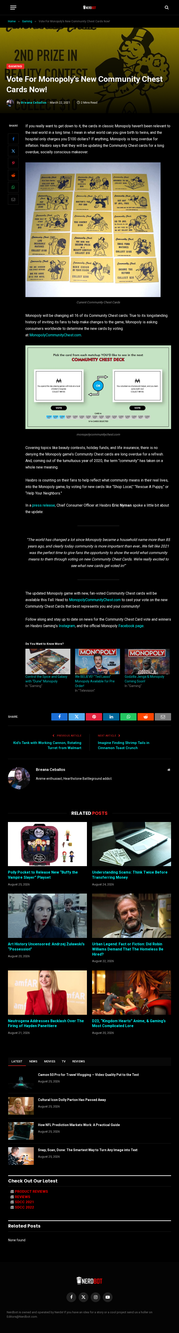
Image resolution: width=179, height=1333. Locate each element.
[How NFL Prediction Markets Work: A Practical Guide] (21, 1131)
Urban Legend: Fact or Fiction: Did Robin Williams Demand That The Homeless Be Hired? (127, 949)
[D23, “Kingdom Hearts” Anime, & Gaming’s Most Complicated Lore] (131, 992)
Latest (17, 1061)
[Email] (13, 199)
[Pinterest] (13, 163)
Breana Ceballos (34, 102)
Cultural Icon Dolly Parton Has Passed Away (72, 1100)
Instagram (67, 626)
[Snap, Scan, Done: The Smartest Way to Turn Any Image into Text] (21, 1156)
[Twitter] (13, 151)
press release (43, 505)
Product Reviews (31, 1191)
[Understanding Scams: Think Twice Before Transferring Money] (131, 844)
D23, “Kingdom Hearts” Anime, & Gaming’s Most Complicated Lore (129, 1023)
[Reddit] (13, 175)
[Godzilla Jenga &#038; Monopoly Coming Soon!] (147, 661)
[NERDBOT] (89, 7)
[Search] (166, 7)
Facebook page (131, 626)
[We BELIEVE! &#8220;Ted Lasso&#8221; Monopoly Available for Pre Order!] (97, 661)
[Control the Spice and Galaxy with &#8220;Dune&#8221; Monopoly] (47, 661)
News (33, 1061)
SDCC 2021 (24, 1202)
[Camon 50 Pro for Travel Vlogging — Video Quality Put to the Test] (21, 1081)
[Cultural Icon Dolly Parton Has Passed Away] (21, 1106)
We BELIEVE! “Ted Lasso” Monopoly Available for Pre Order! (95, 681)
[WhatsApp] (13, 187)
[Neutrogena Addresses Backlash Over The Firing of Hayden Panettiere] (47, 992)
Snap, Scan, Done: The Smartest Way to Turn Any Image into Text (88, 1150)
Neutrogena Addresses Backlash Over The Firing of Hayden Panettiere (46, 1023)
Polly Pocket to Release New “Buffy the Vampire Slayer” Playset (43, 875)
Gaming (15, 66)
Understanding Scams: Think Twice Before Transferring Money (130, 875)
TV (64, 1061)
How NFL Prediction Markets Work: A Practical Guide (79, 1125)
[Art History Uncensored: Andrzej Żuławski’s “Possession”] (47, 916)
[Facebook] (13, 139)
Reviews (78, 1061)
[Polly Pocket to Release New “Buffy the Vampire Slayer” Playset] (47, 844)
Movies (49, 1061)
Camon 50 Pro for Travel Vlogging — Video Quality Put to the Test (88, 1075)
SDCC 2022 (24, 1207)
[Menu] (13, 7)
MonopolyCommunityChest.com (55, 335)
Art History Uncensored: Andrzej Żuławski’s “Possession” (46, 946)
